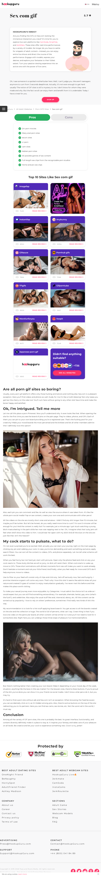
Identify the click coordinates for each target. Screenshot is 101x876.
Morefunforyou (27, 319)
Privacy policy (10, 817)
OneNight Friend (12, 774)
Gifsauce (23, 252)
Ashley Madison (11, 791)
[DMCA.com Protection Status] (59, 755)
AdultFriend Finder (14, 787)
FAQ (54, 822)
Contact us (9, 813)
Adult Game (59, 805)
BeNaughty (9, 779)
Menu (95, 4)
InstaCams (59, 787)
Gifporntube (62, 286)
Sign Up (50, 99)
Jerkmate (58, 779)
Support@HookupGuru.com (17, 853)
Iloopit (59, 319)
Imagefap (24, 186)
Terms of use (10, 822)
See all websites (67, 373)
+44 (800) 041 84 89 (63, 853)
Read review (38, 211)
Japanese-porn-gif (28, 352)
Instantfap (24, 219)
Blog (55, 817)
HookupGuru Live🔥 (64, 774)
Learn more (22, 874)
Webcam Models (62, 813)
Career (6, 809)
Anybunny (61, 219)
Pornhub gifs (63, 252)
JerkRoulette (60, 791)
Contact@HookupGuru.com (67, 844)
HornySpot (8, 783)
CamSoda (58, 783)
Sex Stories (59, 809)
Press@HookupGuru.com (15, 844)
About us (7, 805)
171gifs (22, 286)
